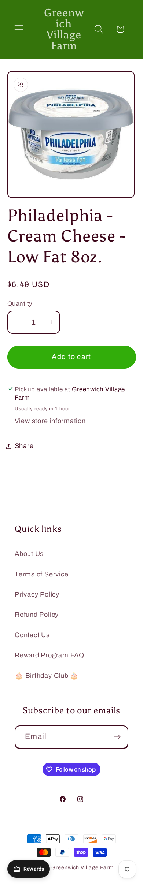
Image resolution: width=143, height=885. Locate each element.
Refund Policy (37, 614)
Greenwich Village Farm (82, 867)
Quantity (20, 303)
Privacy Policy (37, 594)
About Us (29, 553)
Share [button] (24, 445)
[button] (18, 29)
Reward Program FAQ (49, 655)
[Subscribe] (117, 736)
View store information (50, 421)
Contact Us (32, 635)
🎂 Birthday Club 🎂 (47, 675)
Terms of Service (41, 574)
